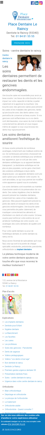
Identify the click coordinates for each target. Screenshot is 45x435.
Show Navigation (3, 3)
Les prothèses (11, 344)
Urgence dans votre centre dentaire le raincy (23, 381)
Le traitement (10, 402)
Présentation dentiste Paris (16, 374)
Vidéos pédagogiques (14, 355)
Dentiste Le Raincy (12, 366)
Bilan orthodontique (13, 391)
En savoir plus (16, 424)
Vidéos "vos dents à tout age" (17, 359)
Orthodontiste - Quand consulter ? (19, 409)
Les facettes (10, 337)
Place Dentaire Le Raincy (22, 26)
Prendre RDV (22, 43)
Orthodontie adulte (12, 406)
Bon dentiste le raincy (14, 363)
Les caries (9, 340)
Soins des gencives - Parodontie (18, 348)
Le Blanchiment (11, 333)
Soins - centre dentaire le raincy (18, 378)
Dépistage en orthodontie (15, 394)
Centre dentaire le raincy (7, 58)
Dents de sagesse (12, 352)
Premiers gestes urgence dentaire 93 (20, 370)
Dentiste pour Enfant (13, 325)
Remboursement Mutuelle (15, 413)
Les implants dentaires (14, 322)
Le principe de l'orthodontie (16, 398)
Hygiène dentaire (12, 329)
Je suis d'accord (11, 430)
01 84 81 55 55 (25, 36)
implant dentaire (24, 249)
